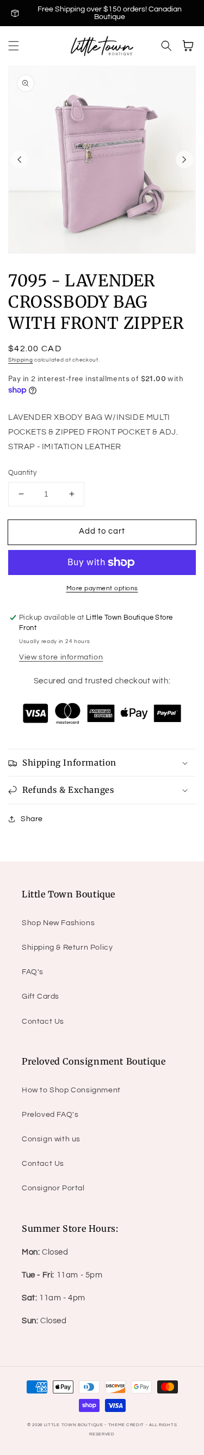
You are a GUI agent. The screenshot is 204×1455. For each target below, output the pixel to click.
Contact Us (43, 1021)
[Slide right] (184, 159)
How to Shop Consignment (71, 1090)
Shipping (20, 360)
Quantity (22, 472)
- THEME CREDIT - (126, 1424)
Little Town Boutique (73, 1424)
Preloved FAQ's (50, 1114)
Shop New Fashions (58, 923)
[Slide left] (19, 159)
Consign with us (51, 1139)
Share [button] (32, 819)
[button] (14, 46)
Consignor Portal (53, 1188)
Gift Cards (40, 996)
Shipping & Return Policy (67, 947)
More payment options (102, 588)
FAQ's (33, 972)
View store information (61, 657)
